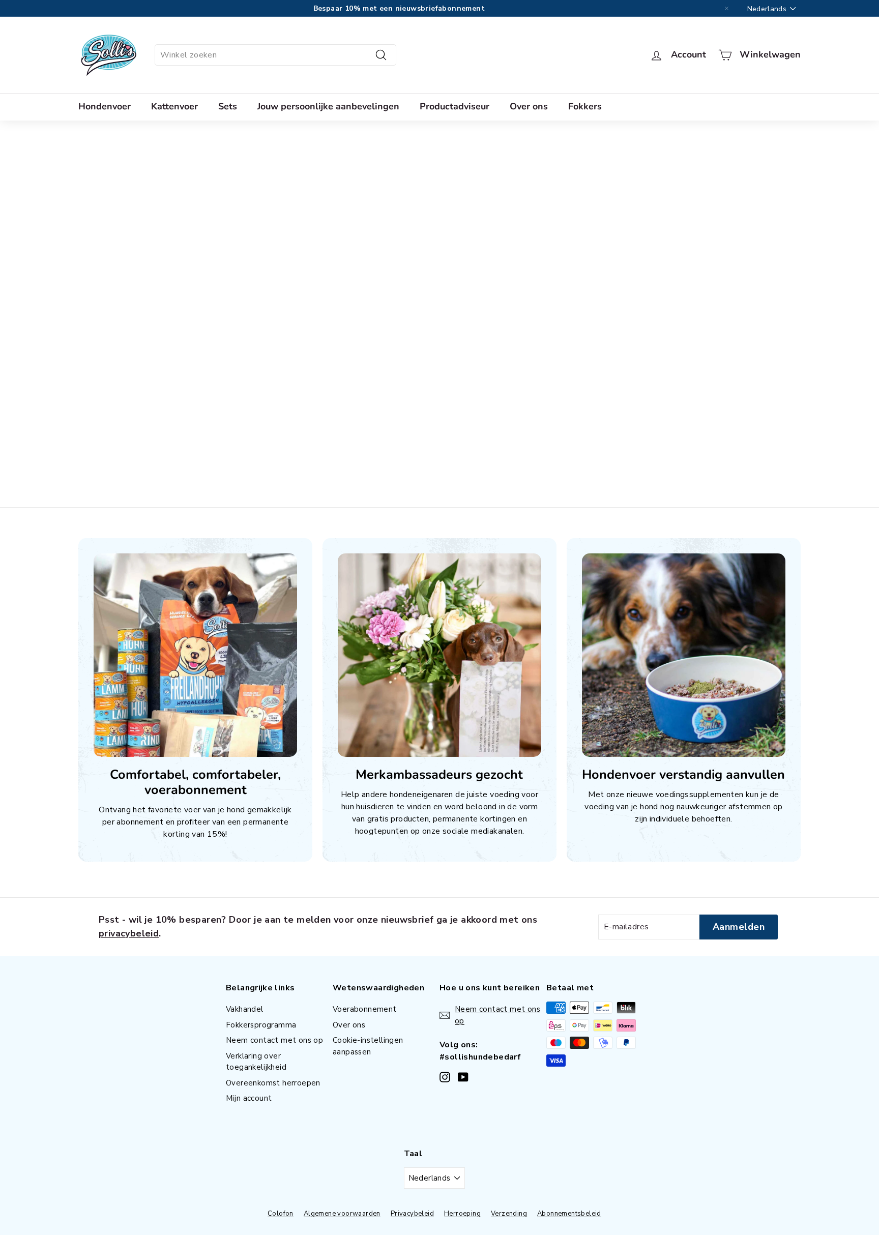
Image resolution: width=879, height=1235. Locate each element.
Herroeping (462, 1213)
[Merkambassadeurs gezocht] (439, 655)
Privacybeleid (412, 1213)
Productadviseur (454, 106)
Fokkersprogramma (261, 1025)
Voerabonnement (365, 1009)
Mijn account (249, 1098)
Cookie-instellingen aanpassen (368, 1046)
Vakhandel (244, 1009)
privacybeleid (129, 933)
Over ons (529, 106)
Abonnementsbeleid (569, 1213)
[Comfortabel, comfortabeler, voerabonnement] (195, 655)
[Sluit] (727, 8)
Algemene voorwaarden (342, 1213)
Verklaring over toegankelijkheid (256, 1062)
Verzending (509, 1213)
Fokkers (585, 106)
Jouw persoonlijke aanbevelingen (328, 106)
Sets (227, 106)
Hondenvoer (104, 106)
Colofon (281, 1213)
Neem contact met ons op (274, 1040)
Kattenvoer (174, 106)
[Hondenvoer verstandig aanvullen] (683, 655)
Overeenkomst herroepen (273, 1083)
